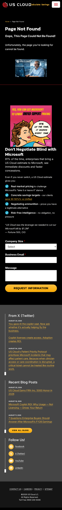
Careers (28, 489)
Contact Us (15, 489)
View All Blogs (20, 430)
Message (11, 267)
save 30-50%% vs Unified (18, 199)
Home (7, 21)
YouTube (19, 460)
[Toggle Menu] (56, 4)
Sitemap (48, 489)
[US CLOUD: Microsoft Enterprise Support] (17, 4)
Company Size (15, 241)
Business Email (15, 254)
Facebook (19, 446)
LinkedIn (19, 468)
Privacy (38, 489)
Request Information (31, 288)
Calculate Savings (40, 5)
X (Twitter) (20, 453)
